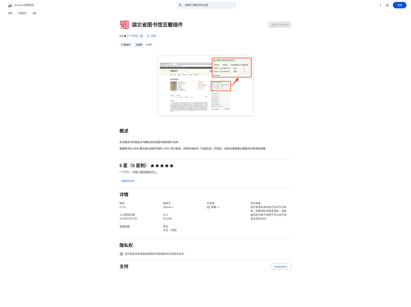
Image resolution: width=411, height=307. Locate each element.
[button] (387, 5)
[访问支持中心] (281, 267)
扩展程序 (125, 44)
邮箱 (213, 207)
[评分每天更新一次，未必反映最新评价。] (141, 36)
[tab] (10, 13)
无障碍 (139, 44)
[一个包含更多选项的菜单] (380, 5)
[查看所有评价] (128, 181)
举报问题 (124, 226)
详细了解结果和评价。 (145, 172)
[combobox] (210, 5)
